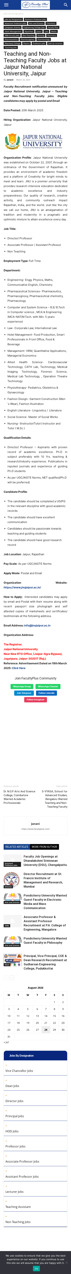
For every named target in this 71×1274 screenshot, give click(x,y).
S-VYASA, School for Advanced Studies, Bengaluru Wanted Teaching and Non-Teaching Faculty (54, 799)
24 (8, 1029)
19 (27, 1023)
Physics (26, 43)
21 (45, 1023)
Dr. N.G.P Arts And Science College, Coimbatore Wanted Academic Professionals (19, 797)
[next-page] (11, 977)
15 (54, 1016)
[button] (6, 5)
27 (37, 1029)
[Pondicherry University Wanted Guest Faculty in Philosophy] (13, 941)
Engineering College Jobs (34, 27)
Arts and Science (36, 23)
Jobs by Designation (13, 13)
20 (37, 1023)
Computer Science (12, 27)
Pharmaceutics (11, 39)
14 (45, 1016)
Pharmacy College (12, 43)
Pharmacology (44, 39)
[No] (66, 1262)
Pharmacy (51, 35)
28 (45, 1029)
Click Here (18, 668)
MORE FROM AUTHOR (44, 846)
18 (18, 1023)
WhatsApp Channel (48, 686)
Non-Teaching (28, 35)
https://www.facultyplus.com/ (35, 829)
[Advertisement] (35, 742)
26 (27, 1029)
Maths (54, 31)
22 (54, 1023)
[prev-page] (6, 977)
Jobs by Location (55, 43)
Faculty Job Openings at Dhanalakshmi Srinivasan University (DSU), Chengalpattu (45, 861)
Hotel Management (13, 31)
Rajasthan (29, 31)
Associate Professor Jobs (15, 23)
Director (8, 886)
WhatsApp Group (22, 686)
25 (18, 1029)
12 (27, 1016)
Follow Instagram (35, 699)
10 (8, 1016)
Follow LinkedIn (46, 693)
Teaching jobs (11, 47)
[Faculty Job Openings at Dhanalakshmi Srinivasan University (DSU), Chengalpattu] (13, 860)
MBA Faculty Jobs (12, 35)
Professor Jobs (39, 43)
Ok (36, 1268)
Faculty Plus (53, 27)
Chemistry (51, 23)
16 (63, 1016)
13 (37, 1016)
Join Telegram (24, 693)
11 (18, 1016)
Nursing (41, 35)
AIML (7, 925)
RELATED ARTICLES (16, 846)
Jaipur (39, 31)
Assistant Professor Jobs (35, 19)
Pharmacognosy (27, 39)
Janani (10, 79)
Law (46, 31)
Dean (7, 964)
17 (8, 1023)
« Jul (6, 1042)
